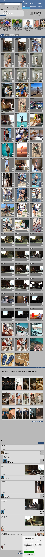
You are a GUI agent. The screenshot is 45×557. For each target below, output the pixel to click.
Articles (31, 3)
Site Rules (32, 1)
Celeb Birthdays (33, 6)
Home (25, 1)
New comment (41, 442)
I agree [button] (26, 552)
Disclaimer (40, 6)
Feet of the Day (33, 5)
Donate (39, 3)
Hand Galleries (33, 8)
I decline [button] (31, 552)
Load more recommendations (37, 421)
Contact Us (40, 8)
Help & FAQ (40, 1)
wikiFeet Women (25, 8)
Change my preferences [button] (29, 554)
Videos (24, 5)
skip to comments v (40, 367)
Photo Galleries (26, 3)
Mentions (24, 6)
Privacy (39, 5)
